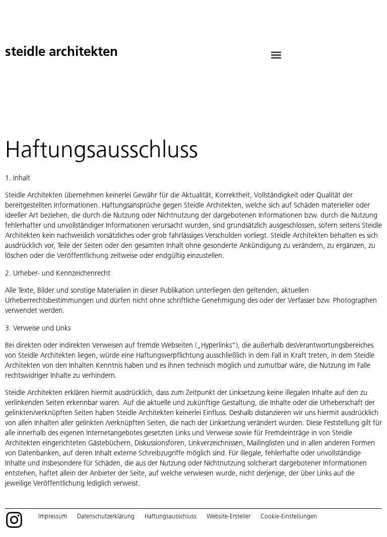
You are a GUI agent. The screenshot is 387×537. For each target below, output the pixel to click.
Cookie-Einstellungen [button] (289, 516)
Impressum (52, 516)
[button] (276, 54)
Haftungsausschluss (171, 516)
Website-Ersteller (228, 516)
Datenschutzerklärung (106, 516)
